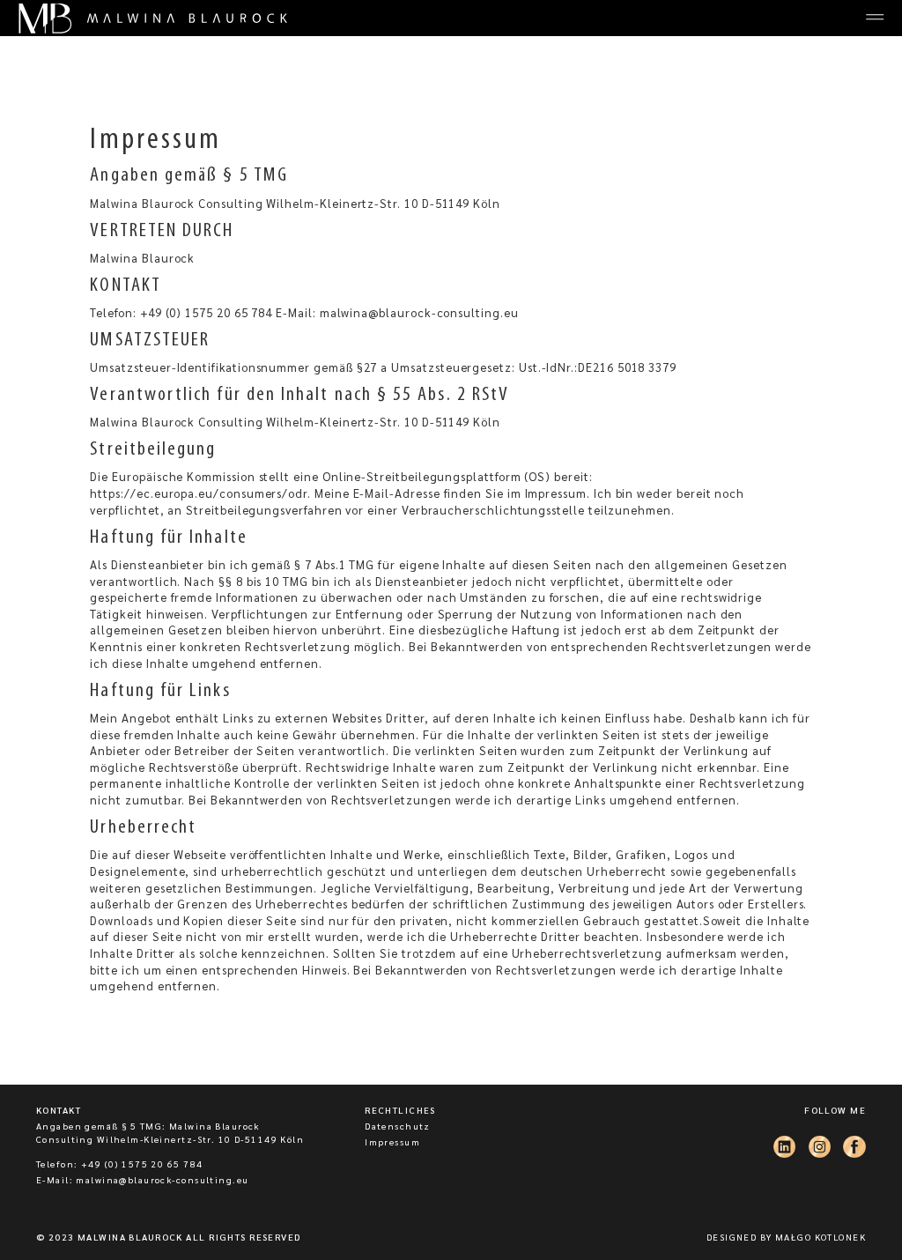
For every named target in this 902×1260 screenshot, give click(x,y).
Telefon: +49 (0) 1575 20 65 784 (119, 1163)
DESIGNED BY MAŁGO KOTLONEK (786, 1236)
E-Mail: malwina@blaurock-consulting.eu (142, 1179)
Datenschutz (398, 1125)
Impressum (392, 1141)
